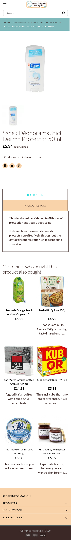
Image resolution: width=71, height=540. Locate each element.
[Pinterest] (19, 165)
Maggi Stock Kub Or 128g (52, 379)
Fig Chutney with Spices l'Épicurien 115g (52, 451)
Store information (16, 496)
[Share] (5, 165)
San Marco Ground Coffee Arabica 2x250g (19, 381)
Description (35, 194)
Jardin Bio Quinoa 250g (52, 310)
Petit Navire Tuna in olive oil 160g (19, 451)
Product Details (35, 205)
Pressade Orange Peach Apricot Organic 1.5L (19, 312)
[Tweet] (12, 165)
